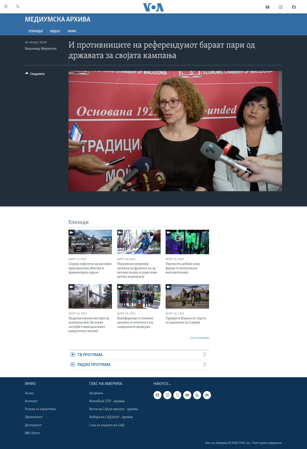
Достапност (33, 425)
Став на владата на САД (106, 425)
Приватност (34, 417)
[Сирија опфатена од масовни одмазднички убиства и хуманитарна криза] (90, 242)
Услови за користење (40, 409)
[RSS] (197, 395)
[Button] (34, 75)
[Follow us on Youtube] (187, 395)
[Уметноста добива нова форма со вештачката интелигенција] (187, 242)
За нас (29, 393)
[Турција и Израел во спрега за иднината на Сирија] (187, 296)
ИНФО (72, 31)
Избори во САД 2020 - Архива (111, 417)
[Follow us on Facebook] (157, 395)
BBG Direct (32, 433)
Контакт (31, 401)
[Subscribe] (207, 395)
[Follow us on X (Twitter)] (177, 395)
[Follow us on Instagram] (167, 395)
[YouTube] (267, 7)
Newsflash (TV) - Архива (107, 401)
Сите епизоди (199, 338)
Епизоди (36, 31)
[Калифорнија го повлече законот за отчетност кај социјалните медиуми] (139, 296)
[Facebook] (293, 7)
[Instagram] (280, 7)
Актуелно (96, 393)
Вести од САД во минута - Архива (113, 409)
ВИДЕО (55, 31)
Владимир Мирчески (41, 48)
